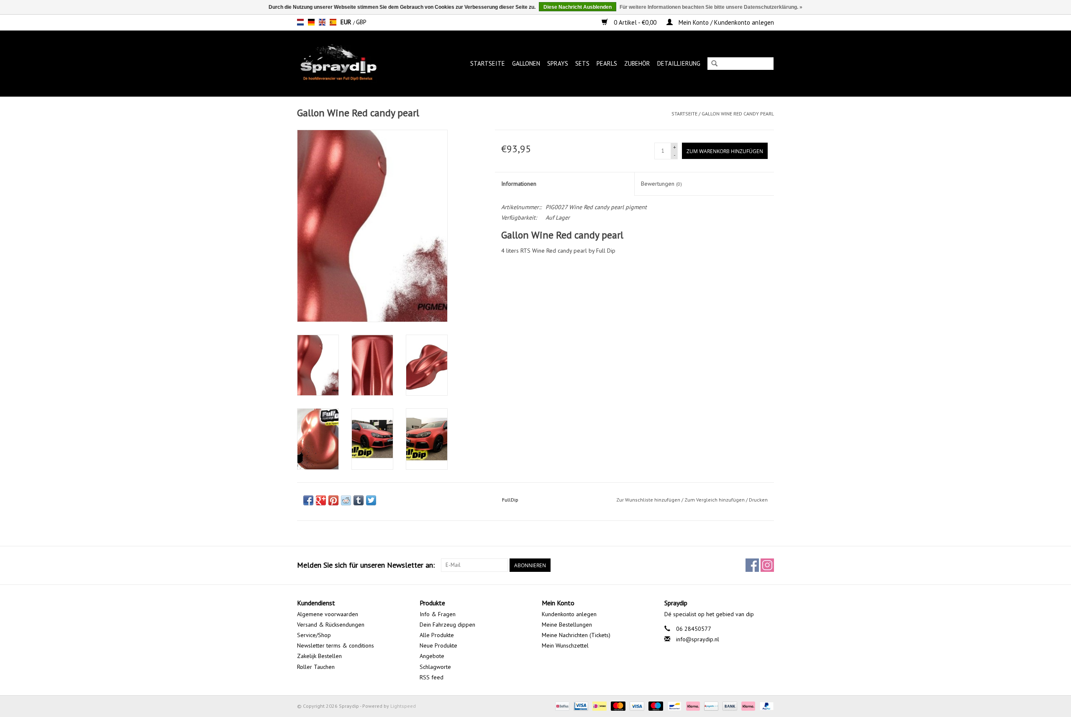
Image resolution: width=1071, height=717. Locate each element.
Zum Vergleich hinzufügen (715, 500)
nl (300, 22)
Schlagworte (435, 667)
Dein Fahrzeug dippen (447, 624)
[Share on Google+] (321, 500)
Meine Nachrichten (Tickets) (576, 635)
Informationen (518, 183)
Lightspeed (403, 706)
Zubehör (637, 63)
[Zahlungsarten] (561, 705)
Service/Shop (314, 635)
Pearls (607, 63)
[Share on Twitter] (371, 500)
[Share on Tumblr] (359, 500)
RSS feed (431, 677)
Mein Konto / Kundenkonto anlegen (725, 22)
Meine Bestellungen (567, 624)
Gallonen (526, 63)
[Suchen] (714, 64)
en (322, 22)
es (333, 22)
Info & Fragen (438, 614)
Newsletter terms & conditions (335, 645)
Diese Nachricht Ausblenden (577, 7)
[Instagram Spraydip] (767, 565)
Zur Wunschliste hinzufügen (648, 500)
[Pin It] (333, 500)
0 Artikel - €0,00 (635, 22)
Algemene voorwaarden (327, 614)
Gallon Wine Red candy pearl (738, 113)
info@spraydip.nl (697, 639)
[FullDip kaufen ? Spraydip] (347, 63)
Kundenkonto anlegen (569, 614)
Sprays (557, 63)
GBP (361, 22)
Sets (582, 63)
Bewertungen (661, 183)
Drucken (758, 500)
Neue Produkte (438, 645)
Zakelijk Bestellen (319, 656)
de (311, 22)
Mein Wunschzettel (565, 645)
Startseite (487, 63)
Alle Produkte (437, 635)
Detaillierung (678, 63)
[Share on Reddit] (346, 500)
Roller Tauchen (316, 667)
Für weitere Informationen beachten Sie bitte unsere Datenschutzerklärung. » (711, 7)
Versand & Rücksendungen (330, 624)
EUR (347, 22)
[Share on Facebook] (308, 500)
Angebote (432, 656)
